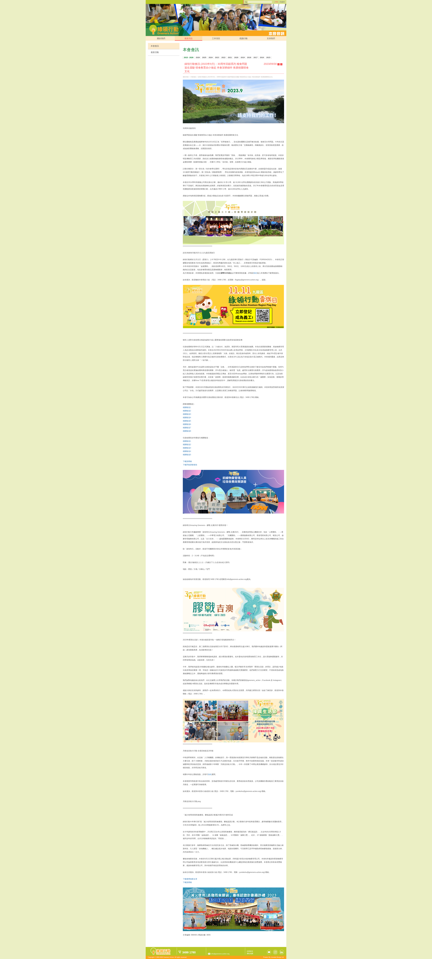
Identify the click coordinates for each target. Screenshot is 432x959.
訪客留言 (250, 951)
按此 (255, 273)
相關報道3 (187, 414)
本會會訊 (155, 46)
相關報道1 (187, 407)
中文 (276, 2)
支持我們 (271, 38)
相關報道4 (187, 417)
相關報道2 (187, 411)
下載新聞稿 (187, 461)
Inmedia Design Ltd (277, 957)
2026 (198, 57)
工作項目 (216, 38)
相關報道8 (187, 431)
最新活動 (155, 52)
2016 (262, 57)
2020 (236, 57)
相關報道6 (187, 424)
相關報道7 (187, 428)
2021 (230, 57)
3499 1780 (189, 952)
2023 (217, 57)
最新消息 (188, 38)
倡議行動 (243, 38)
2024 (211, 57)
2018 (249, 57)
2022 (223, 57)
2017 (255, 57)
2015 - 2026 (188, 57)
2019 (243, 57)
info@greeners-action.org (220, 954)
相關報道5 (187, 421)
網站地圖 (250, 953)
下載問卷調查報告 (190, 465)
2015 (268, 57)
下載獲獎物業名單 (190, 879)
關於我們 (161, 38)
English (282, 2)
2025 (204, 57)
